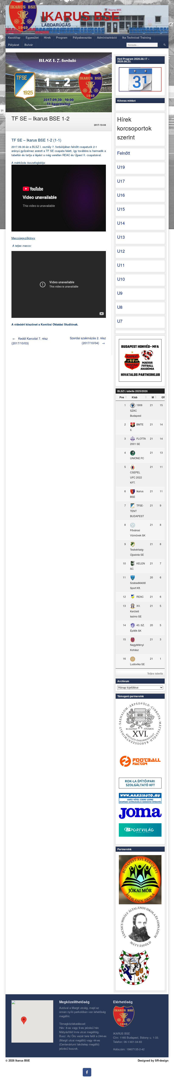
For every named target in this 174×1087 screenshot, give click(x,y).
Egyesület (32, 37)
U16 (121, 195)
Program (61, 37)
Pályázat (13, 45)
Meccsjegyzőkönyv (23, 238)
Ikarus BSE (80, 16)
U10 (121, 279)
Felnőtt (123, 153)
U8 (119, 307)
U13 (121, 237)
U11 (121, 265)
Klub (134, 397)
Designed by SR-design (153, 1060)
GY (163, 397)
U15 (121, 209)
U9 (119, 293)
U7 (119, 321)
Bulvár (28, 45)
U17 (121, 181)
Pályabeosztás (82, 37)
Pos (121, 397)
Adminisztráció (107, 37)
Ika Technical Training (136, 37)
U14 (121, 223)
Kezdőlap (14, 37)
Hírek (47, 37)
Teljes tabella (155, 673)
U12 (121, 251)
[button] (23, 1020)
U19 (121, 167)
